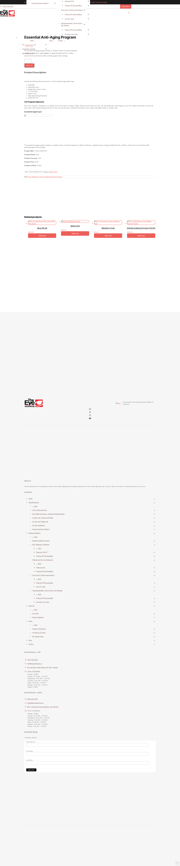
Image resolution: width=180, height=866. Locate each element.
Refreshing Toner (108, 228)
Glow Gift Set (42, 228)
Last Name (29, 760)
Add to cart (29, 65)
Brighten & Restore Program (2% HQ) (141, 228)
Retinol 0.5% (75, 226)
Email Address (31, 742)
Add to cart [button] (42, 236)
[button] (129, 13)
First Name (29, 751)
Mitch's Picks (53, 172)
